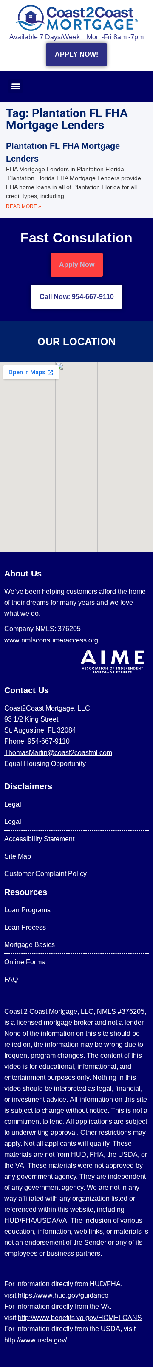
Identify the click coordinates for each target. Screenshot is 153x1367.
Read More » (23, 206)
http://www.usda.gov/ (35, 1340)
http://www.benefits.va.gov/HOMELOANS (80, 1317)
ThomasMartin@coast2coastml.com (58, 752)
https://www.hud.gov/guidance (63, 1295)
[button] (15, 86)
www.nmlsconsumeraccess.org (51, 640)
